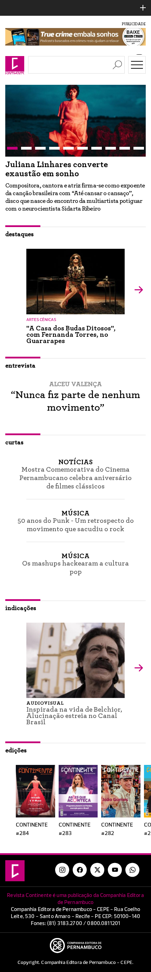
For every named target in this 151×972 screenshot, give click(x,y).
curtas (14, 450)
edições (16, 758)
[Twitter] (97, 878)
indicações (20, 616)
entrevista (20, 373)
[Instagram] (62, 878)
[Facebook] (80, 878)
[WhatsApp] (132, 878)
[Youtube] (115, 878)
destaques (19, 242)
